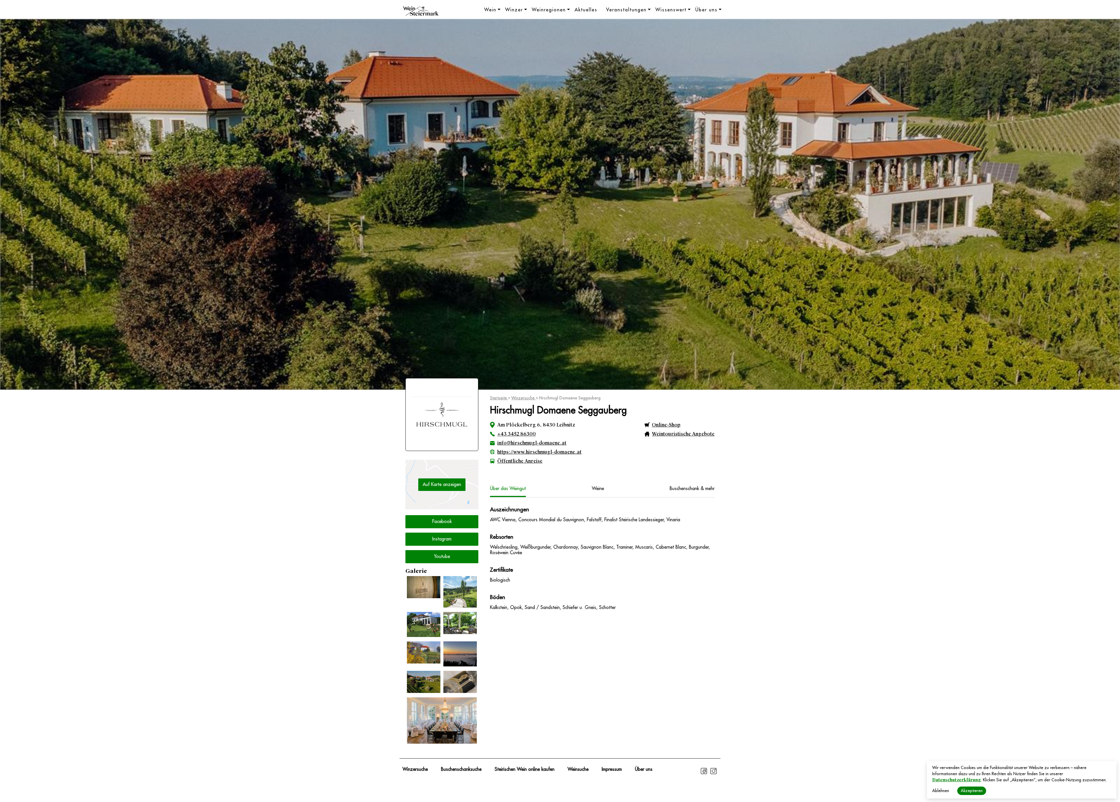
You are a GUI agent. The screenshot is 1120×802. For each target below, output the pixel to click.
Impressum (612, 769)
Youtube (442, 556)
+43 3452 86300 (516, 434)
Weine (598, 488)
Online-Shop (666, 425)
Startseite (499, 398)
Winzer (514, 10)
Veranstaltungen (626, 10)
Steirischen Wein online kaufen (524, 769)
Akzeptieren (972, 791)
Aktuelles (586, 10)
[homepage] (421, 11)
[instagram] (713, 773)
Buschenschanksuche (461, 769)
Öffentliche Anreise (519, 461)
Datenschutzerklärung (956, 779)
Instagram (442, 539)
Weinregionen (549, 10)
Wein (490, 10)
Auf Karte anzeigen (442, 484)
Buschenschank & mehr (692, 488)
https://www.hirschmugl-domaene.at (539, 452)
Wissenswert (671, 10)
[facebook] (704, 773)
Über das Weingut (508, 488)
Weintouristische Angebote (683, 434)
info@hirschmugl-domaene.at (531, 443)
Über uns (706, 10)
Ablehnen (940, 791)
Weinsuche (578, 769)
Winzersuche (523, 398)
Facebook (442, 521)
